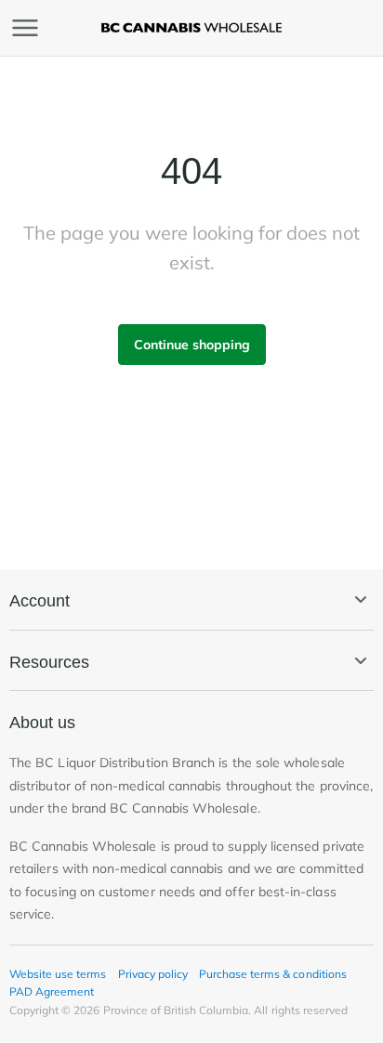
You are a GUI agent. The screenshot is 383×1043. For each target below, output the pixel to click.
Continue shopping (192, 344)
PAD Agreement (51, 991)
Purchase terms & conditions (273, 974)
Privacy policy (153, 974)
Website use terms (58, 974)
